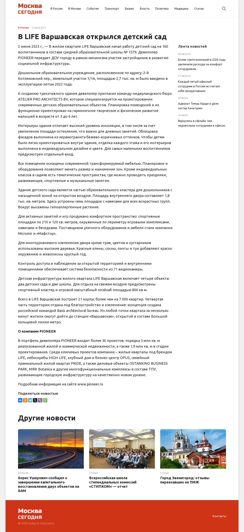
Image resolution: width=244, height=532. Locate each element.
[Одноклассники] (25, 400)
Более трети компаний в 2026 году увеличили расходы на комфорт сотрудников (201, 64)
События (93, 8)
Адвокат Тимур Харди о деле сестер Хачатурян (198, 106)
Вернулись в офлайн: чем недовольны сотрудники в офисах (201, 123)
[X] (35, 400)
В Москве (74, 8)
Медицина (181, 8)
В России (57, 8)
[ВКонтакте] (20, 400)
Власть (145, 8)
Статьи (199, 8)
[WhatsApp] (45, 400)
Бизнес (129, 8)
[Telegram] (30, 400)
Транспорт (111, 8)
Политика (162, 8)
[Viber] (40, 400)
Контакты (219, 516)
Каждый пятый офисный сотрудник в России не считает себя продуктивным (199, 86)
